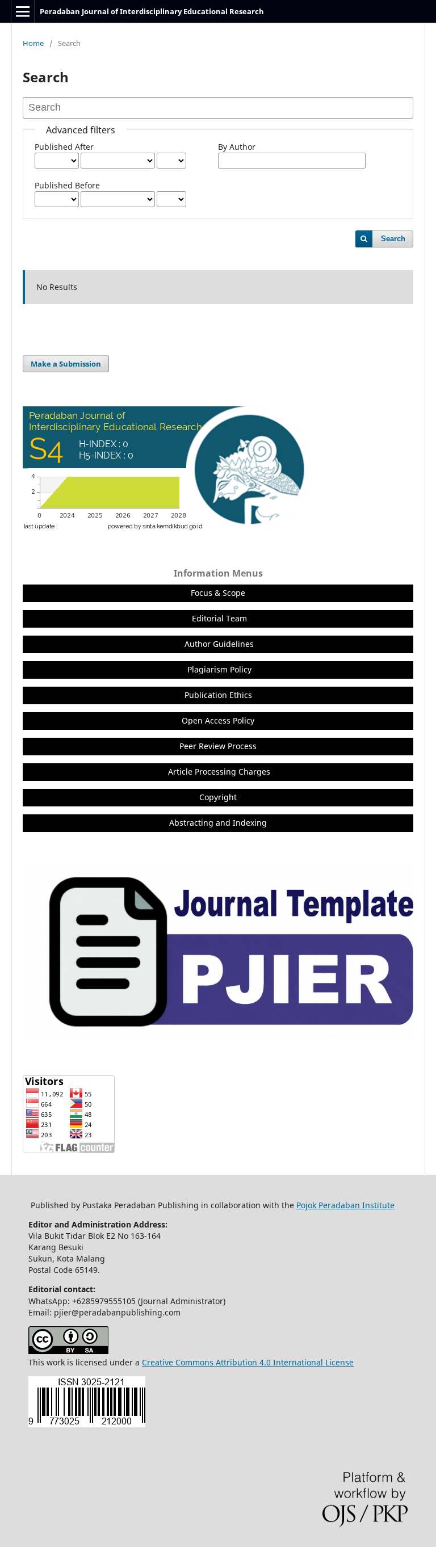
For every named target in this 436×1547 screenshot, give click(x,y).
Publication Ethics (218, 695)
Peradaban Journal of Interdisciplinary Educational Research (152, 11)
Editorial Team (219, 618)
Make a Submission (66, 364)
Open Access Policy (218, 720)
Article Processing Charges (219, 771)
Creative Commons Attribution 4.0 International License (248, 1362)
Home (33, 43)
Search (393, 238)
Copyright (218, 797)
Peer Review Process (218, 746)
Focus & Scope (218, 592)
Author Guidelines (219, 643)
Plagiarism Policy (219, 669)
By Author (236, 146)
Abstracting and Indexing (218, 822)
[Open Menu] (22, 11)
